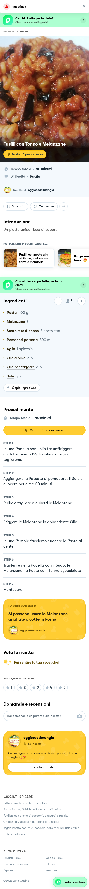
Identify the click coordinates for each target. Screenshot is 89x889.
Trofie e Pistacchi (14, 834)
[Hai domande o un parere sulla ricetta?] (41, 716)
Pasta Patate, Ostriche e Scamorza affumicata (33, 809)
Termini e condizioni (15, 864)
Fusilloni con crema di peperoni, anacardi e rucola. (35, 815)
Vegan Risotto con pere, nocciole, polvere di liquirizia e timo (41, 828)
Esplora (8, 870)
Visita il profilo (44, 767)
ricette (9, 31)
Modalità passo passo (27, 154)
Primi (24, 31)
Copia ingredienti (24, 388)
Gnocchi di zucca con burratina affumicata (31, 821)
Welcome (51, 870)
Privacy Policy (12, 857)
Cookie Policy (54, 857)
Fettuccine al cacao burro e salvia (25, 803)
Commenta (46, 206)
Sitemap (51, 864)
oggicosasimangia (41, 190)
